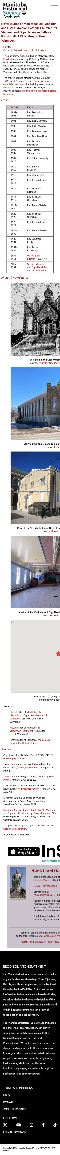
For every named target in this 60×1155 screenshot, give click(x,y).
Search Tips (26, 942)
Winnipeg (8, 40)
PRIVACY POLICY (47, 1148)
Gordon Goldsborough (14, 829)
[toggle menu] (54, 6)
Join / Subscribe (14, 1109)
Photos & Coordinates (24, 50)
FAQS (6, 1095)
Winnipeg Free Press (49, 363)
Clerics (6, 50)
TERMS (6, 1150)
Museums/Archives (43, 895)
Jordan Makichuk (40, 825)
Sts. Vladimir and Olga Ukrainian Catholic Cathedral (37, 267)
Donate (8, 1102)
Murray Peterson (41, 813)
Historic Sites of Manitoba (19, 24)
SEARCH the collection (45, 886)
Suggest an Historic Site (47, 942)
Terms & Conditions (18, 1088)
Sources (42, 50)
